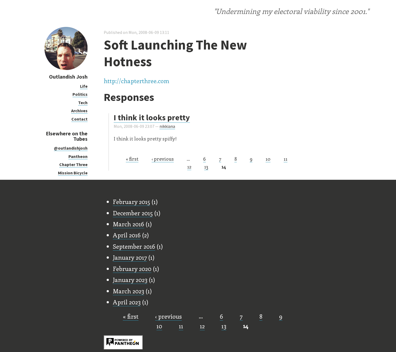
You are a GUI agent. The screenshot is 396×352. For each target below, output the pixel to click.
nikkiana (167, 126)
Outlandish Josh (68, 76)
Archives (79, 110)
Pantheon (78, 156)
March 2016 (128, 224)
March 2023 (128, 291)
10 (268, 159)
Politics (80, 94)
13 (206, 166)
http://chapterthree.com (136, 81)
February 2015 (131, 202)
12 (189, 166)
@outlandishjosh (71, 148)
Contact (79, 119)
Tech (83, 102)
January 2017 (130, 257)
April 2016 (127, 235)
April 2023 (127, 302)
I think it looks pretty (152, 117)
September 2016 (134, 246)
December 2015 (133, 213)
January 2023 (130, 280)
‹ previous (163, 159)
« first (132, 159)
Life (84, 86)
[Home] (66, 68)
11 (285, 159)
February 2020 (132, 269)
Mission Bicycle (73, 172)
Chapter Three (73, 164)
